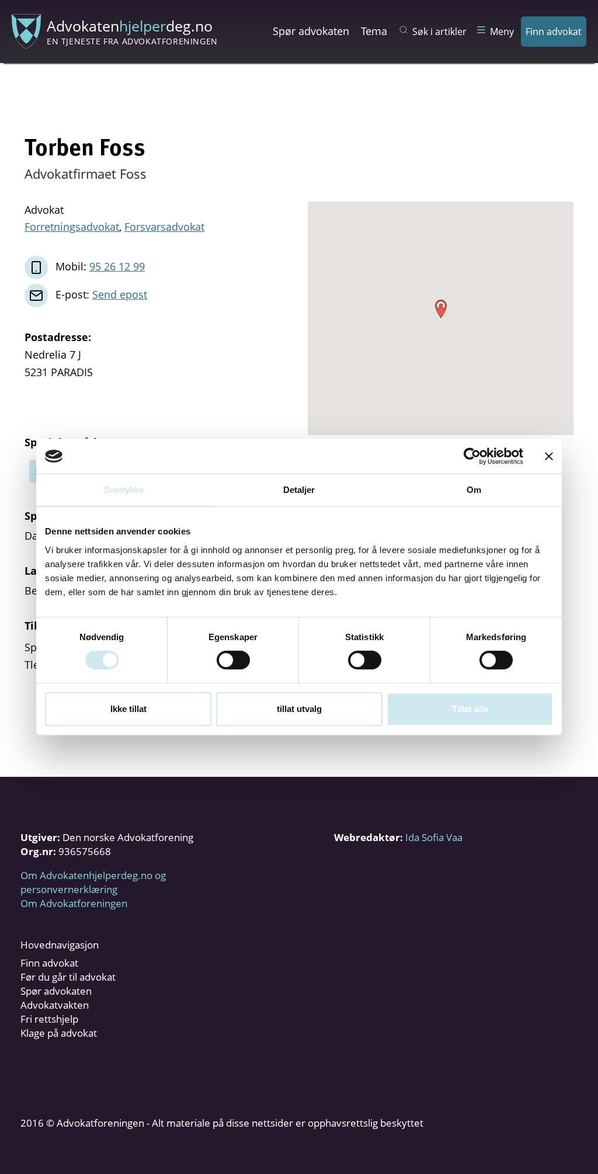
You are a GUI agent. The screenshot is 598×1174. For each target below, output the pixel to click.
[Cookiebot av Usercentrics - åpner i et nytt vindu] (472, 456)
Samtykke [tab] (124, 490)
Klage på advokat (58, 1033)
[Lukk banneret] (549, 456)
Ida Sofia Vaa (434, 837)
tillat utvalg (299, 709)
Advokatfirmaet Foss (86, 173)
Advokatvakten (54, 1005)
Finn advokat (554, 31)
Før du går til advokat (68, 977)
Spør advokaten (311, 31)
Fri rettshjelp (49, 1019)
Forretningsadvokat (72, 227)
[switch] (233, 660)
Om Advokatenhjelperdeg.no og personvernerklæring (93, 882)
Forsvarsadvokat (164, 227)
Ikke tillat (128, 709)
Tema (374, 31)
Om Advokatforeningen (73, 903)
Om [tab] (474, 490)
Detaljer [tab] (299, 490)
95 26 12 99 (117, 266)
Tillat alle (470, 709)
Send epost (119, 294)
